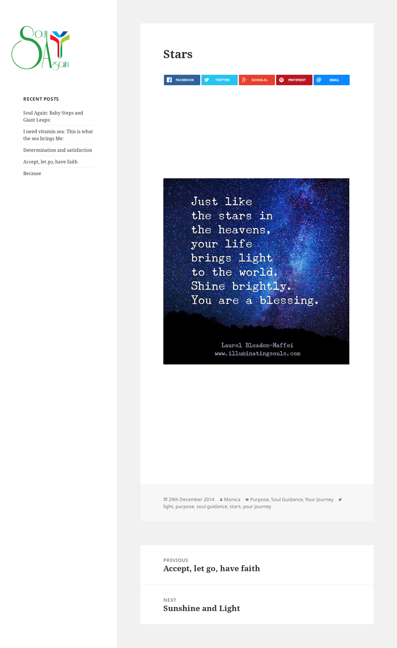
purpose (185, 506)
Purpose (259, 499)
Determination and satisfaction (57, 150)
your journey (257, 506)
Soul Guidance (287, 499)
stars (235, 506)
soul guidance (211, 506)
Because (32, 173)
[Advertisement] (256, 131)
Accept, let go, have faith (50, 162)
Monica (232, 499)
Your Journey (319, 499)
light (168, 506)
